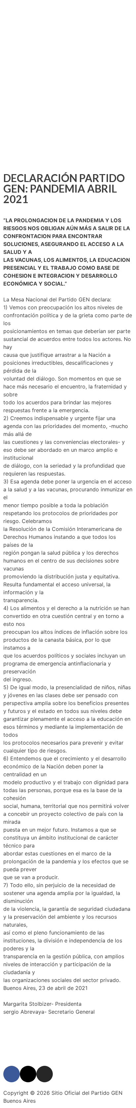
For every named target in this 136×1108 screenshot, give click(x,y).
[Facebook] (50, 59)
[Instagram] (86, 59)
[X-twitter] (68, 59)
